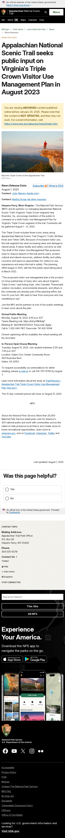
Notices (5, 781)
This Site (32, 606)
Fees (41, 20)
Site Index (9, 571)
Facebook (29, 433)
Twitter (51, 433)
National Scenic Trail (24, 12)
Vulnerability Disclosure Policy (17, 805)
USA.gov (6, 810)
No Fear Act (8, 796)
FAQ (6, 566)
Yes (12, 489)
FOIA (4, 777)
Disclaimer (7, 800)
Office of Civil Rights (12, 815)
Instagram (41, 433)
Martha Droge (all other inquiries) (29, 199)
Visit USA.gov (10, 831)
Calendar (32, 20)
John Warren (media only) (25, 193)
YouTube (6, 436)
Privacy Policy (9, 772)
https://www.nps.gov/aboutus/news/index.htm (30, 123)
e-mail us (23, 371)
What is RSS (56, 185)
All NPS (32, 613)
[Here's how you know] (32, 4)
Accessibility (8, 767)
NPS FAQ (6, 791)
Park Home (17, 29)
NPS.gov (5, 29)
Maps (23, 20)
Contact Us (8, 556)
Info (3, 20)
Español (8, 576)
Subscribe (38, 185)
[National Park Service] (3, 12)
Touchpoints (14, 512)
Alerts (12, 20)
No (12, 498)
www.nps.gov (8, 433)
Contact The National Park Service (20, 786)
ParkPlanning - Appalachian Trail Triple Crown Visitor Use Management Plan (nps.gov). (31, 384)
